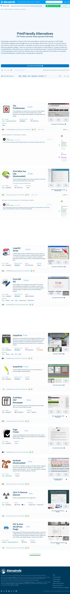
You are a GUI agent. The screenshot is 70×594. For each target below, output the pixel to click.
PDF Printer (22, 121)
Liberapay (12, 585)
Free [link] (29, 76)
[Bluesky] (9, 591)
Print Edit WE (29, 53)
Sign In (65, 2)
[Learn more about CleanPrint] (6, 339)
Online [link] (20, 76)
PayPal (16, 585)
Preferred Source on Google (60, 587)
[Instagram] (13, 591)
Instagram (21, 583)
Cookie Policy (56, 581)
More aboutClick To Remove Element (58, 511)
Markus (14, 577)
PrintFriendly (5, 41)
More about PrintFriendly (34, 66)
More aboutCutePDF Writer (58, 266)
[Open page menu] (68, 2)
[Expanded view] (60, 76)
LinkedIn (27, 583)
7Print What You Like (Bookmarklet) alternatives (22, 183)
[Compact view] (61, 76)
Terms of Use (56, 577)
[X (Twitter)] (4, 591)
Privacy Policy (56, 579)
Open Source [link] (34, 76)
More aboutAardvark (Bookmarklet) (58, 479)
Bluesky (12, 583)
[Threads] (11, 591)
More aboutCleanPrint (58, 353)
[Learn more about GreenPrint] (6, 370)
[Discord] (1, 591)
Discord (39, 582)
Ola (10, 577)
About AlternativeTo (58, 583)
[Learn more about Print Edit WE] (6, 283)
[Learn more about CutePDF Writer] (6, 252)
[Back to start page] (8, 2)
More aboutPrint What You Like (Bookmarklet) (58, 190)
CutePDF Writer (20, 53)
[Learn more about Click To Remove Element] (6, 496)
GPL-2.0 (15, 542)
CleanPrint (39, 53)
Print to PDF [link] (41, 76)
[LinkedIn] (16, 591)
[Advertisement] (35, 20)
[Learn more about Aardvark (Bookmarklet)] (6, 464)
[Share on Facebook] (2, 70)
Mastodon (8, 583)
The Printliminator (7, 51)
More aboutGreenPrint (58, 385)
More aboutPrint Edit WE (58, 297)
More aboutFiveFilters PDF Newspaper (58, 416)
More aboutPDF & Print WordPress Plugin (58, 543)
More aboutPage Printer (57, 448)
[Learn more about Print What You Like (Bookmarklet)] (6, 175)
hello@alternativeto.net (29, 582)
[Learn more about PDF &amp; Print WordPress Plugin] (6, 528)
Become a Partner (58, 585)
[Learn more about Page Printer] (6, 433)
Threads (16, 583)
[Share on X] (5, 70)
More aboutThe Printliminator (58, 124)
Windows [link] (25, 76)
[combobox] (54, 2)
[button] (30, 107)
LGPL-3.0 (14, 121)
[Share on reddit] (8, 70)
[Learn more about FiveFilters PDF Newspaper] (6, 401)
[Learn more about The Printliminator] (6, 109)
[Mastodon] (6, 591)
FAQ (54, 575)
